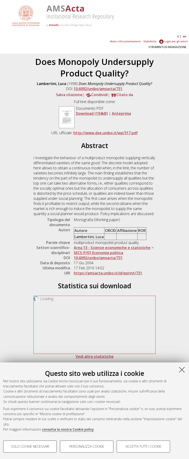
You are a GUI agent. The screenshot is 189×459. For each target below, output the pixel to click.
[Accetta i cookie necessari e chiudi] (182, 369)
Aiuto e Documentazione (125, 41)
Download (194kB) (92, 113)
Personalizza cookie (86, 446)
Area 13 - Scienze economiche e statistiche (112, 247)
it (178, 36)
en (184, 36)
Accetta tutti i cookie (143, 446)
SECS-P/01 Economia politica (98, 252)
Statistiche (150, 41)
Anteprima (121, 113)
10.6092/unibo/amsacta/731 (98, 88)
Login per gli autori (175, 41)
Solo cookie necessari (30, 446)
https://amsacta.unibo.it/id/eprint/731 (108, 273)
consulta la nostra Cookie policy (68, 429)
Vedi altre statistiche (95, 356)
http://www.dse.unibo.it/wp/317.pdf (105, 132)
